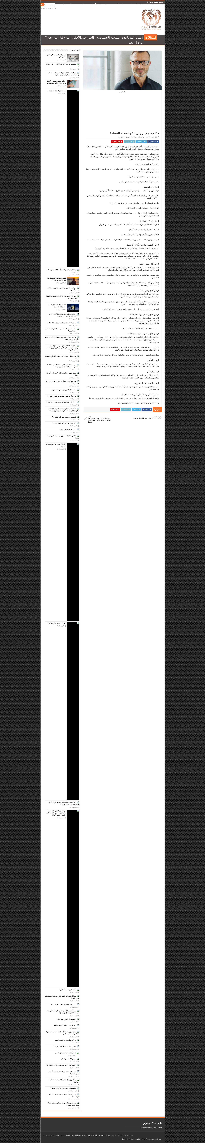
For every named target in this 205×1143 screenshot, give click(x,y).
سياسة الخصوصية (117, 4)
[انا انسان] (151, 19)
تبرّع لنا (85, 4)
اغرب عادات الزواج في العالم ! (66, 1019)
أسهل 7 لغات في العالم (68, 1059)
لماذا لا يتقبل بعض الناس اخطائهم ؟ (145, 417)
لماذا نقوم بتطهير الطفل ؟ (67, 990)
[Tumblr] (46, 8)
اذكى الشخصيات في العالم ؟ (57, 623)
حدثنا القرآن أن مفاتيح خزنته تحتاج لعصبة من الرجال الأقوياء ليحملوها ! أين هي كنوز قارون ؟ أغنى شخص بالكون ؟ (63, 348)
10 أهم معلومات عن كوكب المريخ (65, 1040)
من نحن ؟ (74, 4)
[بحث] (42, 4)
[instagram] (44, 8)
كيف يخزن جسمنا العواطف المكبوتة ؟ (64, 417)
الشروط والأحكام (99, 4)
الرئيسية (159, 4)
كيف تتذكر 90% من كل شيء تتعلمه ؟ (64, 423)
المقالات (149, 4)
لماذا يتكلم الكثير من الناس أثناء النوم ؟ (63, 390)
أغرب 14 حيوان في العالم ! (67, 429)
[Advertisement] (122, 113)
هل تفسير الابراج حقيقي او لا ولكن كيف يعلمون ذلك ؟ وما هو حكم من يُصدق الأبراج (56, 813)
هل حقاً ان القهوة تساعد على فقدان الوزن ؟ (62, 396)
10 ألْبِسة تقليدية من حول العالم (65, 1053)
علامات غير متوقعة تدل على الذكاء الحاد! (63, 1088)
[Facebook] (53, 8)
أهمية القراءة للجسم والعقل (57, 90)
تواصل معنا (63, 4)
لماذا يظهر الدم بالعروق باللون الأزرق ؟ (63, 1004)
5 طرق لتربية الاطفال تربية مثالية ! (65, 1025)
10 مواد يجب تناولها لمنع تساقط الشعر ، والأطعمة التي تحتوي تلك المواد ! (99, 419)
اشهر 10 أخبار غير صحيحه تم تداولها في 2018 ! (61, 322)
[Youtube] (48, 8)
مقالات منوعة (136, 137)
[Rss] (55, 8)
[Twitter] (51, 8)
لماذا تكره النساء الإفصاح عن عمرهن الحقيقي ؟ (61, 402)
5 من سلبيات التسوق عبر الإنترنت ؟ (64, 1046)
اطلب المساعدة (135, 4)
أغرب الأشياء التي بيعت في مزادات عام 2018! (61, 1065)
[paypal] (42, 8)
